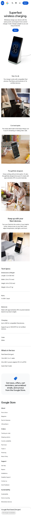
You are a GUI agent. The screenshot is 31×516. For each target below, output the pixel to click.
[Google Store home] (7, 3)
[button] (12, 3)
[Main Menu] (2, 3)
